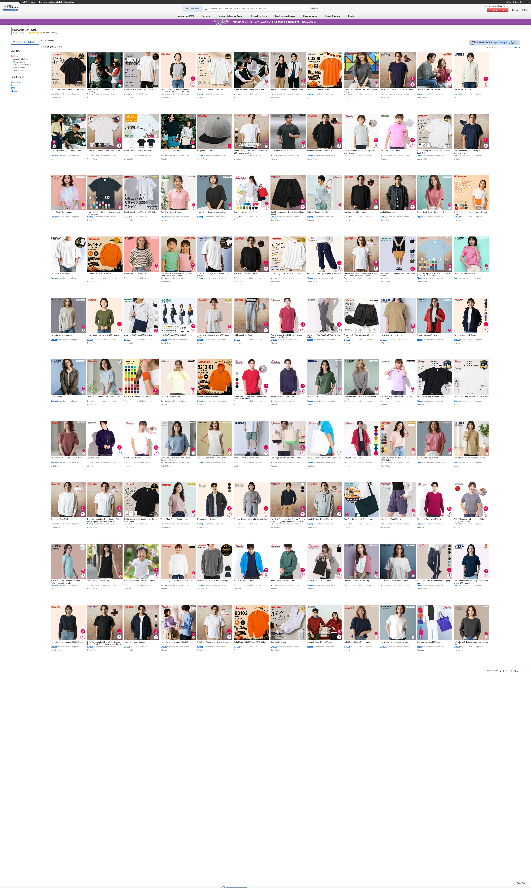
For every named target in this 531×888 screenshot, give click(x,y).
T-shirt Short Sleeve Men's (281, 151)
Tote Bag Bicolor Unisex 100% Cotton (285, 458)
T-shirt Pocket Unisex (315, 396)
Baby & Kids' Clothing (22, 65)
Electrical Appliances (285, 16)
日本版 (508, 2)
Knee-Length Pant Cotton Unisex (247, 458)
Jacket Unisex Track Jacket (465, 335)
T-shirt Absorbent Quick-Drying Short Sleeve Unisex (468, 152)
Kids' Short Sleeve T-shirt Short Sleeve (139, 581)
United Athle (16, 82)
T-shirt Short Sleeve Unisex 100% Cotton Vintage (360, 90)
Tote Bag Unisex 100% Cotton (246, 212)
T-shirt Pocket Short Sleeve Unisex (394, 581)
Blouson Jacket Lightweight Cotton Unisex (251, 519)
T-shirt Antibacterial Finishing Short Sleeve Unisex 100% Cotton (471, 582)
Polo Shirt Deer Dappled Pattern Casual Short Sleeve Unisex (286, 336)
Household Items (259, 16)
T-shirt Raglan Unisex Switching (356, 581)
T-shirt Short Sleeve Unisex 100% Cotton (67, 89)
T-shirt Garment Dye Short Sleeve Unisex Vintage (213, 274)
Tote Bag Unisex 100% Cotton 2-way (358, 519)
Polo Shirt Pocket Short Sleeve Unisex (212, 642)
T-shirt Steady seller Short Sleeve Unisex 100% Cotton (433, 152)
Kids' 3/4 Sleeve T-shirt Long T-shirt (321, 212)
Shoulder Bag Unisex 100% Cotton (138, 335)
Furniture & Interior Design (230, 16)
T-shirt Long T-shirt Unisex (171, 151)
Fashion (206, 16)
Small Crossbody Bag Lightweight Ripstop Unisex (470, 213)
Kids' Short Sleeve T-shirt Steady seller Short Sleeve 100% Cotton (176, 274)
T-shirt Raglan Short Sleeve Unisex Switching (101, 90)
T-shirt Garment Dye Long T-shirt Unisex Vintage (360, 397)
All (42, 41)
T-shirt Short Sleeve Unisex (318, 89)
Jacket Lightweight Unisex (390, 212)
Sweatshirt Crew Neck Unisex (429, 89)
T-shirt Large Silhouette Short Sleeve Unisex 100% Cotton (175, 459)
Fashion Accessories (21, 71)
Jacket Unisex (56, 396)
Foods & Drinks (332, 16)
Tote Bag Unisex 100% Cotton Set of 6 (176, 335)
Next (516, 47)
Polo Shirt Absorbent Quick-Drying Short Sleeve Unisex (396, 397)
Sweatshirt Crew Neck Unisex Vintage (212, 581)
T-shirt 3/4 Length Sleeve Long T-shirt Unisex (249, 90)
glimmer (14, 91)
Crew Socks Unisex (278, 642)
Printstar (14, 85)
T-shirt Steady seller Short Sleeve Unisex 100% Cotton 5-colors (250, 152)
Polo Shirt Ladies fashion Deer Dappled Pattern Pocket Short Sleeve (66, 582)
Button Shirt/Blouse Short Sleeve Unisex (286, 89)
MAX (13, 88)
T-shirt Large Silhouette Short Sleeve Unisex (138, 90)
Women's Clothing (20, 59)
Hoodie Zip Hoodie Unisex (207, 396)
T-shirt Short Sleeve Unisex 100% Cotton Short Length (213, 336)
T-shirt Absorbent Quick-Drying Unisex (66, 151)
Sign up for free (498, 10)
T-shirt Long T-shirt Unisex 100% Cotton (286, 273)
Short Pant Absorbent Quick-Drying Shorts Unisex (287, 213)
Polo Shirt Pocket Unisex (390, 151)
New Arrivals (185, 16)
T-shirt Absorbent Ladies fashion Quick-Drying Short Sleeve (469, 520)
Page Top (521, 883)
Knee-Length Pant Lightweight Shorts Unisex (358, 336)
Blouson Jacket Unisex (463, 89)
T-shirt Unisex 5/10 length (61, 273)
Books (351, 16)
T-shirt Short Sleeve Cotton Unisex (138, 151)
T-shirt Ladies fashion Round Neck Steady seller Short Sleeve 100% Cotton (361, 274)
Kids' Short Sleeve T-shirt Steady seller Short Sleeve (359, 152)
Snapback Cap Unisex (206, 151)
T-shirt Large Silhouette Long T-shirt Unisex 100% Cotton (471, 643)
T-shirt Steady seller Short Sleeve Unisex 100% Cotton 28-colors (433, 274)
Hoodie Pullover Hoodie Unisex (319, 151)
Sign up (54, 94)
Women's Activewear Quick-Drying (137, 396)
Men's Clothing (19, 62)
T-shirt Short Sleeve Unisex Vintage (211, 212)
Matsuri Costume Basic (353, 458)
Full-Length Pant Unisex (243, 335)
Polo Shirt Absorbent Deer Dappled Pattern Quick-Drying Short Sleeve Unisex (104, 520)
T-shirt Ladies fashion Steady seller (138, 458)
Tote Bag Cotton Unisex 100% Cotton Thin (324, 458)
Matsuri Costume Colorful (427, 335)
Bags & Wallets (19, 68)
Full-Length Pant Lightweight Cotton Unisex (324, 273)
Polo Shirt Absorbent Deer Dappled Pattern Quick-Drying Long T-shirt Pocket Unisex (287, 520)
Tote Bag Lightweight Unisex (428, 642)
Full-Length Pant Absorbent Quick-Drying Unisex (323, 336)
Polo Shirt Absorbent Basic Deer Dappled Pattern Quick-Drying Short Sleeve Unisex (104, 643)
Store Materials (310, 16)
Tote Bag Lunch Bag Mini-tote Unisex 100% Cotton (397, 274)
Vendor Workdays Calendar (24, 42)
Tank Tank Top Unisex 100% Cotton (211, 458)
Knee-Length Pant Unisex (390, 519)
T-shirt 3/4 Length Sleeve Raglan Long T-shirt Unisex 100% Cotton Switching (177, 90)
